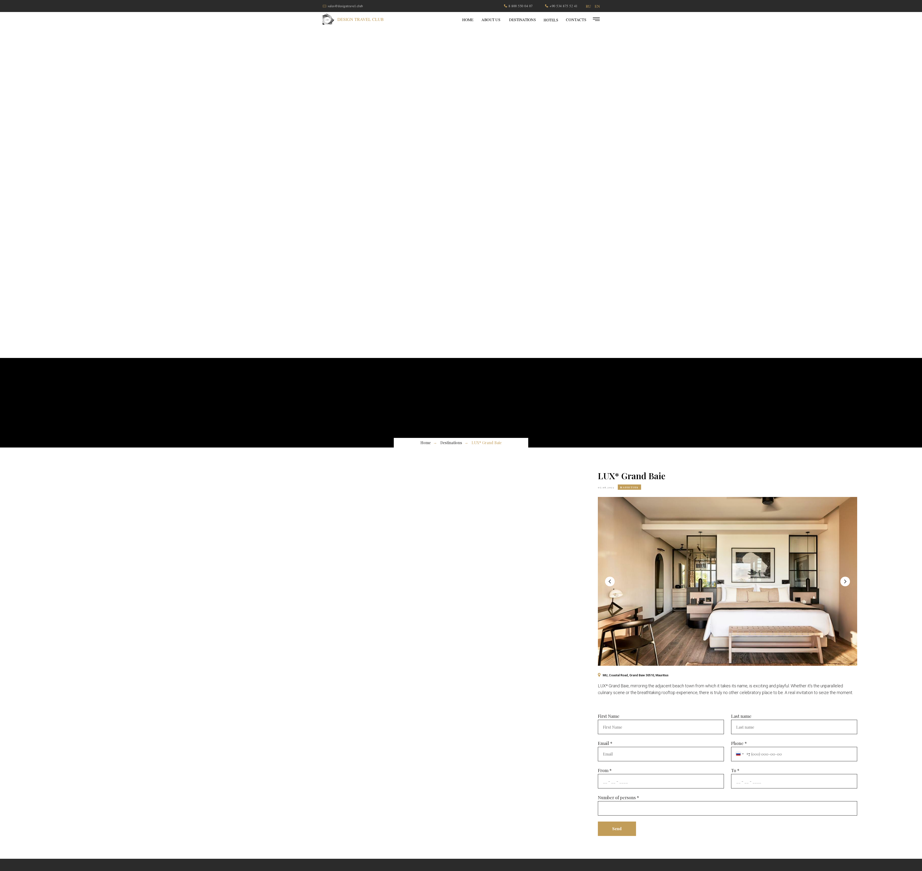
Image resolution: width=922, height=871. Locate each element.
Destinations (451, 442)
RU (588, 6)
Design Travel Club (360, 19)
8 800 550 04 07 (521, 6)
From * (605, 770)
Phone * (739, 743)
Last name (741, 716)
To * (735, 770)
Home (425, 442)
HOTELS (551, 19)
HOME (467, 19)
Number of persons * (618, 797)
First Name (608, 716)
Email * (605, 743)
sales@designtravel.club (345, 6)
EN (597, 6)
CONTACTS (576, 19)
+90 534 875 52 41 (564, 6)
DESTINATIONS (522, 19)
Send (617, 828)
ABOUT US (490, 19)
